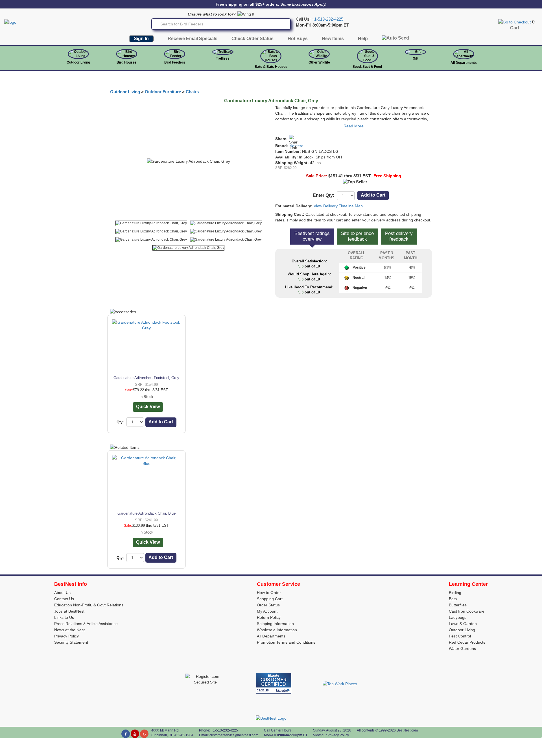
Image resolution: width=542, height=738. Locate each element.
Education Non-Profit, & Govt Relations (88, 605)
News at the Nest (69, 630)
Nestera (296, 145)
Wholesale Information (277, 630)
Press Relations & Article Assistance (86, 623)
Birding (455, 592)
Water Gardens (462, 648)
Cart (514, 27)
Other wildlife (319, 62)
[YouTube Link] (135, 734)
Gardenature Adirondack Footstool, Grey (146, 378)
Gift (415, 58)
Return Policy (269, 617)
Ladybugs (457, 617)
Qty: (120, 422)
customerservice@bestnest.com (233, 735)
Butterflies (458, 605)
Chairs (192, 92)
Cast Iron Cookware (466, 611)
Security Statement (71, 642)
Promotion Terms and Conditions (286, 642)
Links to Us (64, 617)
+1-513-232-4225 (327, 19)
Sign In (141, 38)
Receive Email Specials (192, 38)
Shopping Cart (270, 599)
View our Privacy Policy (331, 735)
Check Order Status (252, 38)
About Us (62, 592)
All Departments (464, 63)
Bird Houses (127, 62)
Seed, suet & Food (367, 67)
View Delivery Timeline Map (338, 206)
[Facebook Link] (125, 734)
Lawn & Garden (463, 623)
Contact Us (64, 599)
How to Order (269, 592)
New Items (333, 38)
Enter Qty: (323, 195)
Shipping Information (275, 623)
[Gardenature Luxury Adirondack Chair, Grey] (151, 223)
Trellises (223, 58)
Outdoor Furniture (163, 92)
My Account (267, 611)
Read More (354, 126)
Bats (453, 599)
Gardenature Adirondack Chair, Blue (146, 513)
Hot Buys (298, 38)
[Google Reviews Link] (144, 734)
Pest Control (460, 636)
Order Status (268, 605)
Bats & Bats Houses (271, 67)
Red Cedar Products (467, 642)
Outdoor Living (78, 62)
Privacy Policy (66, 636)
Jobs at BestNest (69, 611)
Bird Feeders (174, 62)
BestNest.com (407, 730)
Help (363, 38)
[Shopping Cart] (514, 21)
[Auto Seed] (395, 39)
